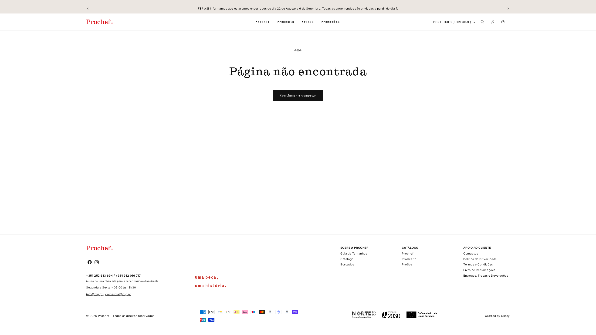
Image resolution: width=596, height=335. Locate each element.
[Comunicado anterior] (88, 8)
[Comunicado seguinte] (508, 8)
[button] (263, 21)
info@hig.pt (94, 294)
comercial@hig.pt (118, 294)
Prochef (103, 316)
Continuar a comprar (298, 95)
